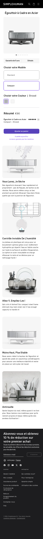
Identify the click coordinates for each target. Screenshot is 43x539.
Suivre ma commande (11, 485)
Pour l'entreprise (27, 478)
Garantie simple (27, 481)
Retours (6, 494)
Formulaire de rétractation (8, 489)
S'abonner (34, 454)
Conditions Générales (9, 518)
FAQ (4, 506)
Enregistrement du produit (10, 497)
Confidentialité (21, 518)
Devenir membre (9, 474)
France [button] (18, 460)
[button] (29, 4)
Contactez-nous (9, 502)
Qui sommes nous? (28, 474)
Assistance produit (10, 481)
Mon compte (7, 478)
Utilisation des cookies (30, 485)
